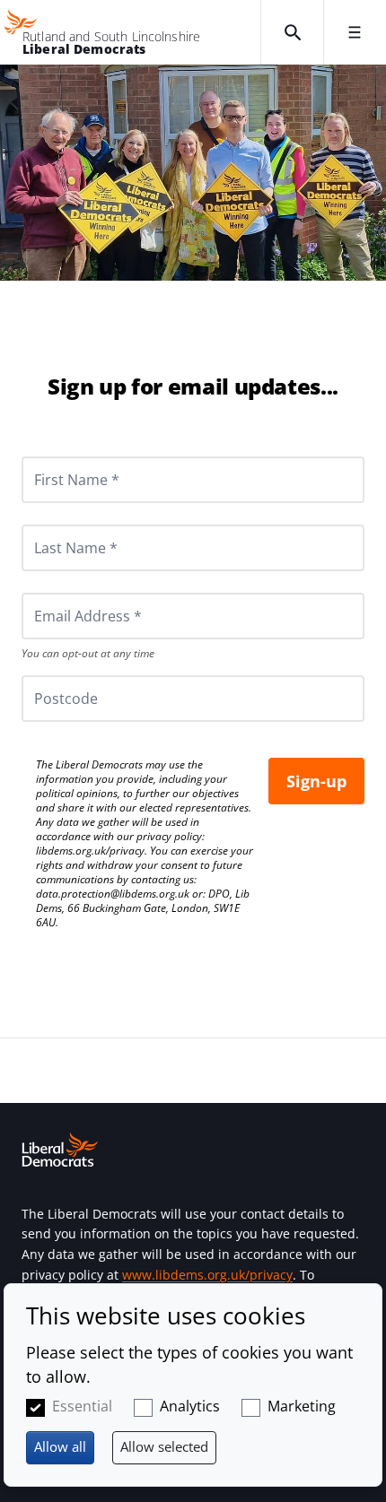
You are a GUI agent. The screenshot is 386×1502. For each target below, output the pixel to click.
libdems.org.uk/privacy (90, 850)
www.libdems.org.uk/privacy (207, 1274)
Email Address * (63, 593)
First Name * (55, 456)
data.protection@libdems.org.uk (112, 893)
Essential (82, 1406)
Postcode (45, 675)
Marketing (302, 1406)
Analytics (190, 1406)
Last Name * (54, 524)
